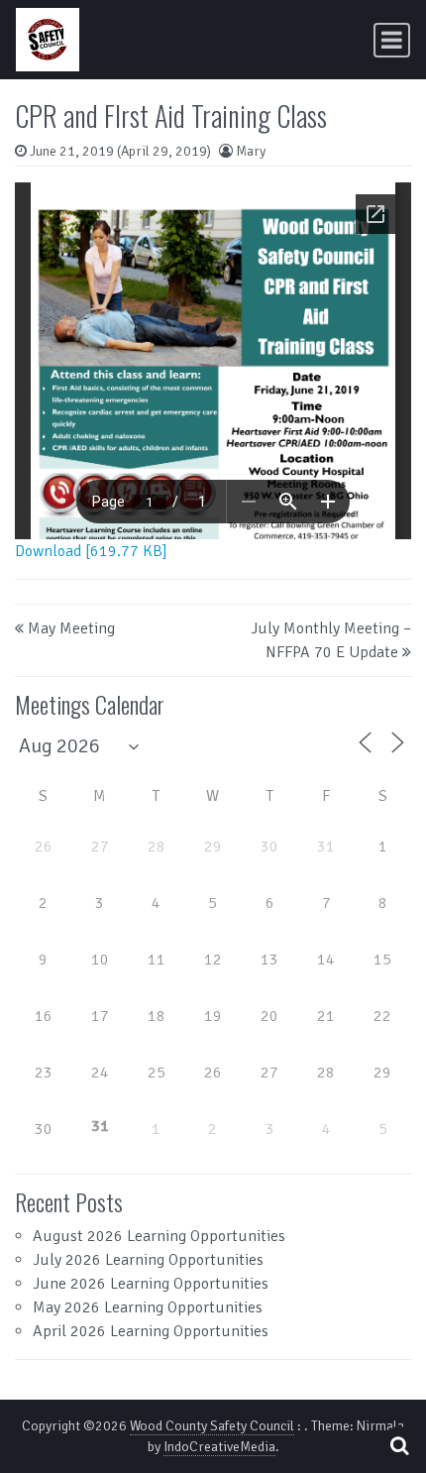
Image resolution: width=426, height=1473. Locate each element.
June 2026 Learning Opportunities (150, 1284)
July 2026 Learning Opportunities (148, 1260)
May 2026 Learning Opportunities (148, 1307)
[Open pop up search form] (399, 1445)
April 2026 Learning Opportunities (150, 1331)
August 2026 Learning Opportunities (159, 1236)
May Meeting (71, 628)
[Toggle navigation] (391, 40)
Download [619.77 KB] (91, 551)
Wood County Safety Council (212, 1425)
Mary (251, 151)
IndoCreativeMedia (219, 1446)
